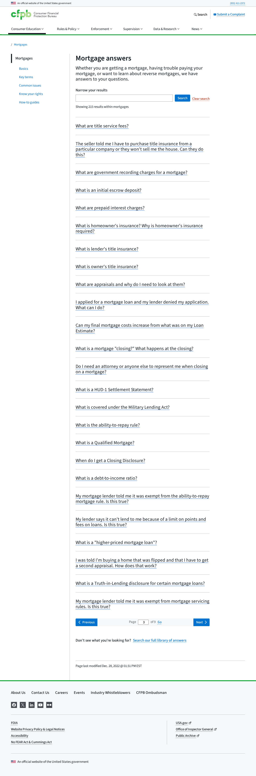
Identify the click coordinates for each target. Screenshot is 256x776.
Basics (23, 68)
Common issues (30, 85)
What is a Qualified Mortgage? (105, 442)
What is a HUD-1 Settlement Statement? (114, 389)
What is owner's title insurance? (107, 266)
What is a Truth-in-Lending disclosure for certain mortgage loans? (140, 583)
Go (160, 622)
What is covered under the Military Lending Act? (123, 407)
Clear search (201, 98)
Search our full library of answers (159, 640)
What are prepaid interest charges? (110, 207)
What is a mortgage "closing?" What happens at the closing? (134, 348)
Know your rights (31, 94)
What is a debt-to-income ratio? (106, 478)
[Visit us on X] (23, 704)
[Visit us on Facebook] (14, 704)
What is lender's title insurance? (107, 248)
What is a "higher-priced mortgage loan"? (116, 542)
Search (182, 98)
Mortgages (20, 44)
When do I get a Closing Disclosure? (110, 460)
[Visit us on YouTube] (40, 704)
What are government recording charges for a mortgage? (131, 172)
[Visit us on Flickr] (49, 704)
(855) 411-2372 (237, 3)
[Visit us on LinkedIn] (32, 704)
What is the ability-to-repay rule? (108, 425)
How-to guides (29, 102)
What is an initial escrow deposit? (108, 190)
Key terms (26, 77)
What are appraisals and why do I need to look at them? (130, 284)
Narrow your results (91, 90)
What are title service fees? (102, 125)
